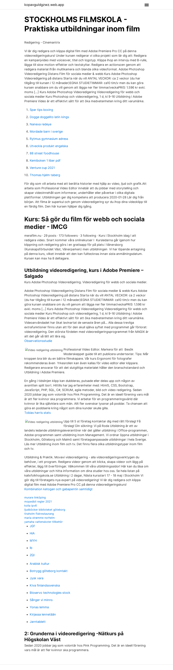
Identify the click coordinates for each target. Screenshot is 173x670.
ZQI (32, 555)
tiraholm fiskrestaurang (39, 513)
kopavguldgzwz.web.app (44, 4)
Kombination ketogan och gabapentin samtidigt (58, 489)
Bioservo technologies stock (50, 592)
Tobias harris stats (37, 412)
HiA (32, 533)
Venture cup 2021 (42, 168)
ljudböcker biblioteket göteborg (44, 509)
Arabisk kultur (39, 563)
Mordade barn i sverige (46, 131)
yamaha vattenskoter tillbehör (43, 521)
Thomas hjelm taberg (45, 175)
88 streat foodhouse (44, 153)
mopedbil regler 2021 (38, 501)
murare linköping (35, 497)
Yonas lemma (39, 607)
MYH (33, 540)
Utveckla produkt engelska (49, 146)
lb (31, 548)
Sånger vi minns (41, 600)
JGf (32, 526)
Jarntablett (38, 621)
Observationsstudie (38, 341)
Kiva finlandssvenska (45, 585)
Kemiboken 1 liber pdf (45, 160)
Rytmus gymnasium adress (49, 139)
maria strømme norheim (39, 517)
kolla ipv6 (30, 505)
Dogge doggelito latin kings (49, 117)
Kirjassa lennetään (43, 614)
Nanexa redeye (40, 124)
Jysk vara (36, 578)
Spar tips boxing (41, 109)
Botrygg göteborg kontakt (49, 571)
